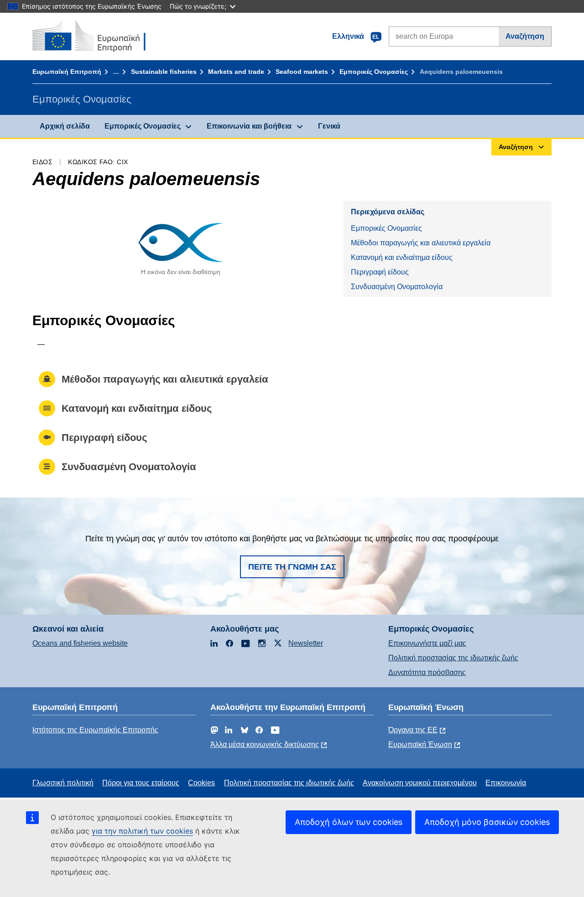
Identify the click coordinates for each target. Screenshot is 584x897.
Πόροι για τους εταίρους (140, 783)
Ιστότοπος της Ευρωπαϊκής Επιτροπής (95, 730)
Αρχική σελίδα (65, 126)
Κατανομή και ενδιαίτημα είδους (402, 257)
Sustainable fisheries (164, 71)
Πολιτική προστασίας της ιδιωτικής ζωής (453, 658)
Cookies (201, 783)
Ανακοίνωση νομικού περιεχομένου (420, 783)
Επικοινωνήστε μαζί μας (427, 643)
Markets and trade (236, 71)
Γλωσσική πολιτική (63, 783)
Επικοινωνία (505, 783)
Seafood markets (302, 71)
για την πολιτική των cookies (142, 830)
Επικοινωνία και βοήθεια (249, 126)
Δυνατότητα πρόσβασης (427, 672)
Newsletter (305, 643)
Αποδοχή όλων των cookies (348, 822)
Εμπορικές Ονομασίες (373, 71)
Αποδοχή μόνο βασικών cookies (487, 822)
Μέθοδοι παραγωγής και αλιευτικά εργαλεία (420, 243)
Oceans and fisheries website (80, 643)
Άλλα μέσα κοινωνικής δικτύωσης (264, 744)
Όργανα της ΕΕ (413, 730)
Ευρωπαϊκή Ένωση (420, 744)
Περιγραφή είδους (380, 272)
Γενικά (329, 126)
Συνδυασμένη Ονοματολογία (397, 286)
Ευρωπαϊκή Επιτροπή (66, 71)
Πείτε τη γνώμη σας (292, 566)
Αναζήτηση (525, 36)
